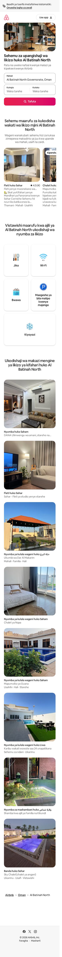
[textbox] (17, 91)
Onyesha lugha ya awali (19, 7)
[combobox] (30, 80)
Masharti (36, 940)
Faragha (23, 940)
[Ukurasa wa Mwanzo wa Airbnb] (6, 17)
